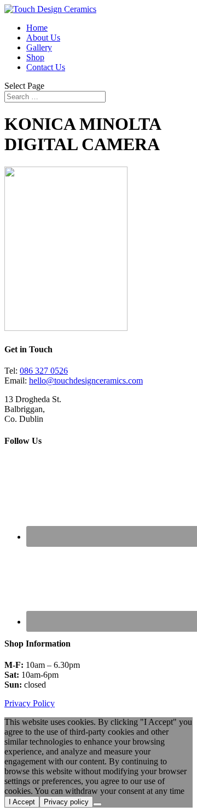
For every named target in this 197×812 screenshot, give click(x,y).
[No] (97, 804)
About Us (43, 37)
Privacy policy (66, 802)
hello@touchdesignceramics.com (86, 380)
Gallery (39, 47)
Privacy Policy (29, 703)
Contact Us (45, 67)
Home (37, 27)
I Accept (22, 802)
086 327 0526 (44, 370)
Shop (35, 57)
